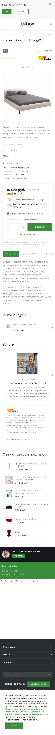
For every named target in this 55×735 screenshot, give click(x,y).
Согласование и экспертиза (27, 383)
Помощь (7, 662)
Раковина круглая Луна (25, 519)
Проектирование (28, 379)
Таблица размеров (14, 144)
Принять (14, 726)
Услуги (6, 655)
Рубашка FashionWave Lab (24, 325)
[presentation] (52, 254)
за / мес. (36, 214)
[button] (11, 581)
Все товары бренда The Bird (18, 439)
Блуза (17, 532)
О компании (9, 647)
